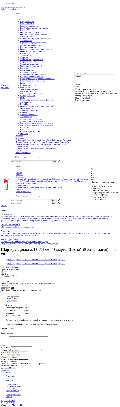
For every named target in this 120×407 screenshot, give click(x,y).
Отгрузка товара (12, 391)
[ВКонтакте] (2, 288)
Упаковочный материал (29, 89)
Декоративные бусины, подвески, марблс (36, 123)
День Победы (52, 140)
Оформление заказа (36, 148)
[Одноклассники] (5, 288)
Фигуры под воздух (40, 242)
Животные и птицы (30, 142)
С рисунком (16, 233)
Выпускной (36, 140)
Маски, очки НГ (26, 108)
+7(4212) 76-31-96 (8, 403)
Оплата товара (50, 148)
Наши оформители (13, 395)
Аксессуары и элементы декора (32, 121)
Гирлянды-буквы (27, 70)
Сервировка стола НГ (29, 115)
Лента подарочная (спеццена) (32, 94)
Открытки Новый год (29, 110)
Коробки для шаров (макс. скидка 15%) (35, 34)
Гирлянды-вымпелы (28, 72)
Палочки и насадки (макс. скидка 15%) (35, 39)
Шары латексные (27, 24)
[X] (12, 288)
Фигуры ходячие (25, 242)
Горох (44, 140)
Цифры (56, 144)
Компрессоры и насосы (29, 32)
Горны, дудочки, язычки (29, 47)
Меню (17, 13)
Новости (9, 378)
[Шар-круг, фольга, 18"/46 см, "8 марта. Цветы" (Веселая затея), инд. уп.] (35, 260)
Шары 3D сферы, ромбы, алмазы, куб (42, 233)
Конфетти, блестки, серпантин (32, 51)
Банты (22, 98)
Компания (5, 370)
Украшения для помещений (31, 66)
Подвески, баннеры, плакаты (31, 77)
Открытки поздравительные (31, 60)
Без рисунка (6, 233)
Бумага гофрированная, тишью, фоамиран (37, 100)
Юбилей (62, 144)
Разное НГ (24, 113)
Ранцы (22, 83)
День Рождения (64, 140)
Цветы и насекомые (44, 144)
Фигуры (4, 242)
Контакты (9, 380)
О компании (10, 376)
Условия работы (21, 148)
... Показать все (26, 41)
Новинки (24, 129)
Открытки (24, 58)
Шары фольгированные (29, 26)
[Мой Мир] (9, 288)
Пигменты (24, 127)
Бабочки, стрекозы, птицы (30, 132)
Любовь (42, 142)
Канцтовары (25, 87)
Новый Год (24, 104)
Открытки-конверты (28, 62)
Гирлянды (24, 68)
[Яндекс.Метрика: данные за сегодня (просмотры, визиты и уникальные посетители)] (8, 368)
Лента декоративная (28, 91)
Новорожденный (52, 142)
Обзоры (9, 397)
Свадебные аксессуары (29, 64)
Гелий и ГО (24, 30)
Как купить (5, 372)
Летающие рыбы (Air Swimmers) (83, 233)
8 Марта (28, 140)
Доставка (60, 148)
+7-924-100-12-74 (17, 405)
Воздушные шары (27, 22)
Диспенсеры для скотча (29, 85)
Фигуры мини (13, 242)
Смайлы (70, 142)
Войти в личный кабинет (11, 9)
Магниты (24, 134)
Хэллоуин (32, 144)
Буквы (67, 233)
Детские (18, 142)
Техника (24, 144)
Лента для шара (26, 36)
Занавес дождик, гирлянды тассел (33, 74)
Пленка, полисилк (27, 96)
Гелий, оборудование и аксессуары (34, 28)
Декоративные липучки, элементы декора (37, 125)
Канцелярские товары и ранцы (32, 81)
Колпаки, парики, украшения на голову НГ (37, 106)
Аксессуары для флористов (31, 119)
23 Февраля (20, 140)
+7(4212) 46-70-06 (8, 401)
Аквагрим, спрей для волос (31, 45)
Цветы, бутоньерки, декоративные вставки (37, 79)
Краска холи (25, 53)
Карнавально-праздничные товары (34, 43)
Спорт (18, 144)
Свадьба (63, 142)
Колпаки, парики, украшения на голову (36, 49)
